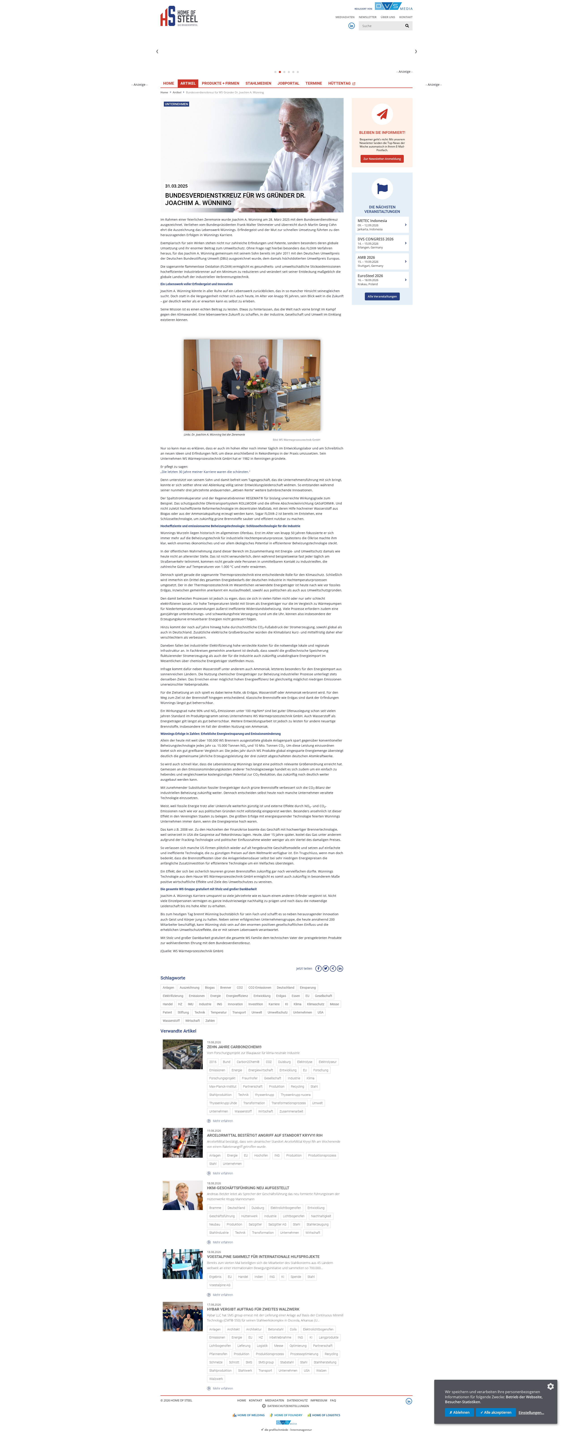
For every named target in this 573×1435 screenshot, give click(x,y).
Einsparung (308, 988)
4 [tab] (288, 72)
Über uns (388, 17)
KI (286, 1004)
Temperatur (219, 1012)
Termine (314, 83)
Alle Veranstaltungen (382, 296)
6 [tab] (297, 72)
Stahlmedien (258, 83)
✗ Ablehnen (459, 1412)
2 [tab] (280, 72)
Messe (334, 1004)
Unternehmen (302, 1012)
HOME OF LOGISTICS (326, 1415)
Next (416, 51)
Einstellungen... (531, 1412)
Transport (239, 1012)
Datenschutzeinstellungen (288, 1406)
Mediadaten (345, 17)
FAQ (333, 1400)
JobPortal (288, 83)
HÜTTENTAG (340, 83)
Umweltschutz (278, 1012)
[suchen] (407, 26)
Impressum (318, 1400)
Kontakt (406, 17)
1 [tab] (275, 72)
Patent (167, 1012)
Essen (296, 996)
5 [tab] (293, 72)
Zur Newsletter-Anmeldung (382, 159)
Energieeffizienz (237, 996)
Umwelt (257, 1012)
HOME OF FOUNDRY (288, 1415)
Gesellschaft (323, 996)
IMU (190, 1004)
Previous (157, 51)
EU (307, 996)
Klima (297, 1004)
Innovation (235, 1004)
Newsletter (367, 17)
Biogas (210, 988)
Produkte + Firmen (220, 83)
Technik (200, 1012)
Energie (215, 996)
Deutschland (285, 988)
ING (219, 1004)
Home (168, 83)
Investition (255, 1004)
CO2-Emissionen (259, 988)
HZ (180, 1004)
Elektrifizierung (173, 996)
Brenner (225, 988)
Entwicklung (262, 996)
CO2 (240, 988)
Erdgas (281, 996)
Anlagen (168, 988)
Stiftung (183, 1012)
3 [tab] (284, 72)
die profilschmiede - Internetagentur (288, 1429)
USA (320, 1012)
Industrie (205, 1004)
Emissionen (197, 996)
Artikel (188, 83)
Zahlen (210, 1021)
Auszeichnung (189, 988)
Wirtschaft (192, 1021)
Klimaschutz (315, 1004)
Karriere (274, 1004)
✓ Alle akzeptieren (495, 1412)
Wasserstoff (171, 1021)
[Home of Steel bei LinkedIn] (352, 26)
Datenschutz (297, 1400)
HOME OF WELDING (251, 1415)
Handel (168, 1004)
